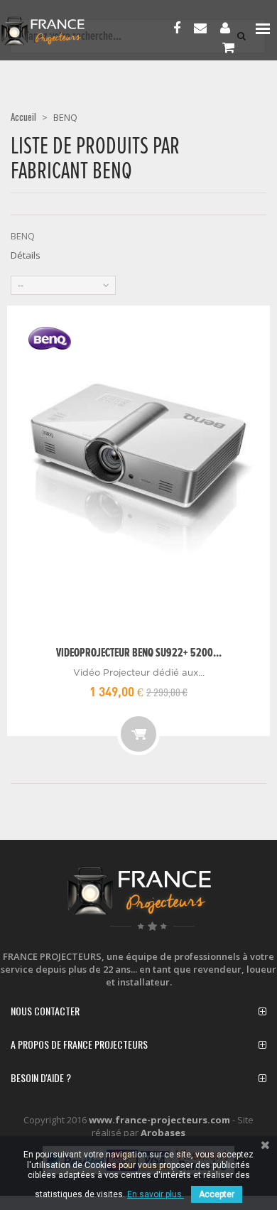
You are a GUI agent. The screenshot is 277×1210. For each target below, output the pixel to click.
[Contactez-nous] (204, 29)
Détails (25, 255)
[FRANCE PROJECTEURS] (58, 31)
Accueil (23, 116)
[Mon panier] (231, 48)
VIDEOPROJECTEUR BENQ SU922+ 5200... (139, 653)
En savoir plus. (155, 1194)
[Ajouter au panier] (138, 734)
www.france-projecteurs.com (159, 1119)
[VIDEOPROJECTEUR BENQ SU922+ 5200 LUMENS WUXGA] (138, 472)
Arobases (163, 1132)
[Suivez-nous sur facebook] (180, 29)
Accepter (216, 1194)
